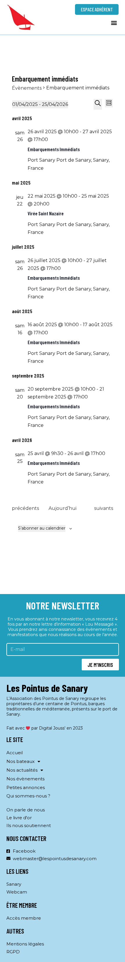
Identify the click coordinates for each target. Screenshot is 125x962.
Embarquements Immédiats (54, 149)
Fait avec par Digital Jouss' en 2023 (44, 728)
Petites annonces (25, 787)
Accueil (14, 752)
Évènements (27, 88)
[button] (114, 22)
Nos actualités (22, 770)
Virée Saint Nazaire (46, 213)
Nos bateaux (20, 761)
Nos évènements (25, 778)
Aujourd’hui (62, 508)
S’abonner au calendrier (41, 528)
